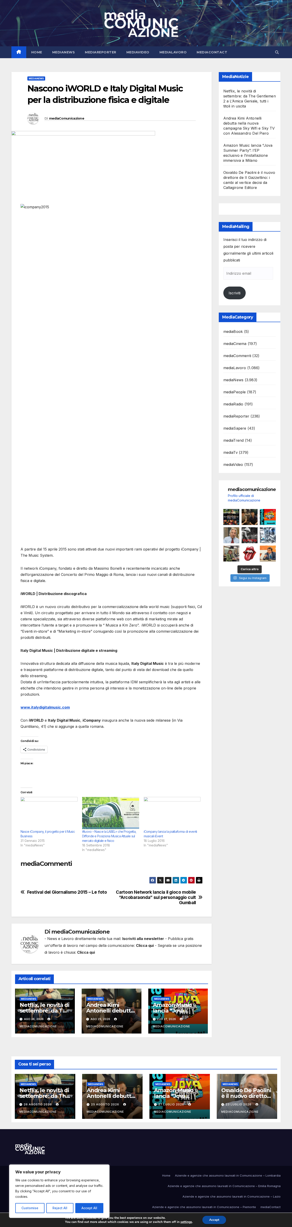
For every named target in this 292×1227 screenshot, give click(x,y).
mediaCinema (235, 343)
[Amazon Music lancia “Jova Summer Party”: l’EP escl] (268, 517)
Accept (214, 1220)
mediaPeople (234, 392)
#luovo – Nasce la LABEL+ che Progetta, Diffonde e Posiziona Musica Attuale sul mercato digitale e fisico (109, 836)
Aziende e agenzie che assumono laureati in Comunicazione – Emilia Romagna (224, 1186)
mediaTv (230, 452)
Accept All (89, 1208)
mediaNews (63, 52)
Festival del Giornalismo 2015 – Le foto (67, 892)
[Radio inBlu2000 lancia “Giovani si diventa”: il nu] (231, 553)
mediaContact (212, 52)
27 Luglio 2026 (171, 1104)
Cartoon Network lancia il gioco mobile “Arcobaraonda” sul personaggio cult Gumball (156, 897)
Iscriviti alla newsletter (143, 938)
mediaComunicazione (66, 118)
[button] (277, 52)
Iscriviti (234, 293)
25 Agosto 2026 (105, 1104)
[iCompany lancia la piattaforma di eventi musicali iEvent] (172, 813)
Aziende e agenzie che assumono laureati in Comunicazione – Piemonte (204, 1207)
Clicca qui (145, 945)
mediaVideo (137, 52)
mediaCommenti (237, 355)
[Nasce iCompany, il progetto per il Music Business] (49, 813)
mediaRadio (233, 404)
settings (186, 1222)
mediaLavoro (173, 52)
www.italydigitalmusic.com (45, 707)
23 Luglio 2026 (239, 1104)
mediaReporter (100, 52)
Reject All (59, 1208)
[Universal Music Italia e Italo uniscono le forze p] (250, 553)
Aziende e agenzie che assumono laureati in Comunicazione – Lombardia (228, 1175)
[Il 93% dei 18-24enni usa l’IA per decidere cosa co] (268, 535)
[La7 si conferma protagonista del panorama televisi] (268, 553)
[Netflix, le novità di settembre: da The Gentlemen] (231, 517)
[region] (59, 1191)
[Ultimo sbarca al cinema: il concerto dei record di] (250, 535)
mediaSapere (234, 428)
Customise (29, 1208)
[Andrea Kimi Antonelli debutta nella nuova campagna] (250, 517)
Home (36, 52)
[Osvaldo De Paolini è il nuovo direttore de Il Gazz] (231, 535)
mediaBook (233, 331)
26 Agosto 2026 (38, 1104)
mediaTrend (233, 440)
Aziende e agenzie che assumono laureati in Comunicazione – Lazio (231, 1196)
